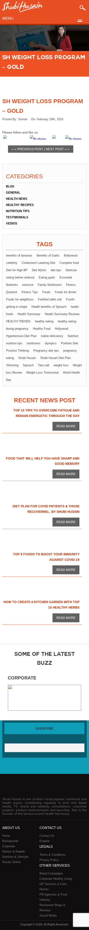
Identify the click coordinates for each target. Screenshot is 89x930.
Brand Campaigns (51, 873)
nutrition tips (14, 343)
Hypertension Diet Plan (21, 336)
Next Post (55, 149)
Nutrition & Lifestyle (15, 856)
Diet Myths (39, 270)
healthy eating (44, 321)
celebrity (11, 263)
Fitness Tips (29, 292)
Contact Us (46, 835)
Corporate (22, 677)
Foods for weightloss (20, 299)
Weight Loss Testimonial (42, 372)
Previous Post (30, 149)
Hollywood (61, 328)
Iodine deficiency (52, 336)
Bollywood (70, 255)
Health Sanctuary (29, 314)
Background (10, 841)
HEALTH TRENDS (18, 321)
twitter (35, 766)
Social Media (48, 915)
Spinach (28, 365)
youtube (44, 766)
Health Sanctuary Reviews (62, 314)
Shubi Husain (27, 358)
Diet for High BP (17, 270)
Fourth (70, 299)
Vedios (11, 223)
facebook (25, 766)
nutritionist (33, 343)
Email (9, 741)
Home (6, 835)
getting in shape (16, 306)
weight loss (61, 365)
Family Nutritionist (50, 284)
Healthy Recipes (20, 205)
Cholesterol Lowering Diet (38, 263)
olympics (51, 343)
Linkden (54, 766)
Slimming (12, 365)
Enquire (44, 841)
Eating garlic (47, 277)
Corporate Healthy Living (55, 878)
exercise (27, 284)
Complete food (69, 263)
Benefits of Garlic (48, 255)
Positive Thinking (17, 350)
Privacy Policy (49, 860)
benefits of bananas (19, 255)
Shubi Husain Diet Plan (55, 358)
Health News (16, 198)
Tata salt (43, 365)
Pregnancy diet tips (46, 350)
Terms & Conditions (52, 854)
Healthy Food (41, 328)
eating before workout (20, 277)
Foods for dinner (65, 292)
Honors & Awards (13, 851)
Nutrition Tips (18, 211)
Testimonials (17, 217)
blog (10, 186)
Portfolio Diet (69, 343)
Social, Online (11, 862)
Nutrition (73, 336)
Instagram (63, 766)
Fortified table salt (50, 299)
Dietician (71, 270)
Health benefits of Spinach (48, 306)
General (13, 192)
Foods (46, 292)
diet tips (56, 270)
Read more (66, 426)
